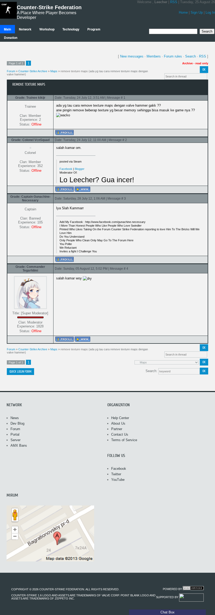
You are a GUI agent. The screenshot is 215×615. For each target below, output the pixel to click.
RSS (173, 2)
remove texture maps (74, 71)
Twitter (116, 474)
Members (154, 56)
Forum (11, 71)
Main (7, 29)
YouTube (118, 480)
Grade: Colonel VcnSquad (30, 140)
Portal (14, 434)
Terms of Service (124, 440)
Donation (10, 37)
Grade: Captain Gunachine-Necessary (30, 198)
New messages (131, 56)
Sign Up (197, 12)
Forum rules (173, 56)
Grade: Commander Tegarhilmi (30, 268)
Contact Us (119, 434)
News (14, 418)
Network (25, 29)
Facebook (66, 168)
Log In (210, 12)
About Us (118, 423)
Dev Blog (17, 423)
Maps (53, 71)
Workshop (47, 29)
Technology (70, 29)
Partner (116, 429)
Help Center (120, 418)
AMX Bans (18, 445)
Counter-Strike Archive (32, 71)
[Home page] (82, 189)
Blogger (79, 168)
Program (93, 29)
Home (183, 12)
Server (15, 440)
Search (190, 56)
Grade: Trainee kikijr (30, 98)
